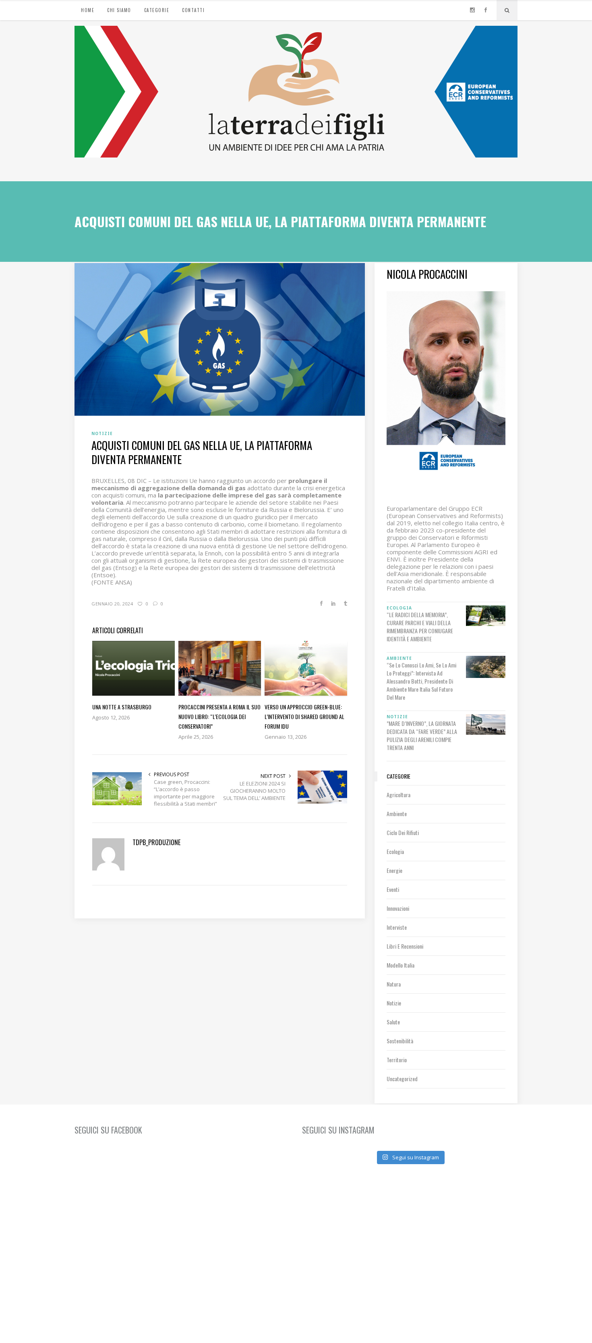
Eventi (393, 889)
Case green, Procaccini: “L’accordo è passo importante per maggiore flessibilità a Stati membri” (185, 792)
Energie (394, 870)
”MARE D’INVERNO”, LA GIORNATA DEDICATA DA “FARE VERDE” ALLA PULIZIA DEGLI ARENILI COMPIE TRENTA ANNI (422, 735)
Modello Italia (400, 965)
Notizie (394, 1003)
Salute (393, 1022)
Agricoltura (398, 794)
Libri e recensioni (405, 946)
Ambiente (397, 813)
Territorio (397, 1059)
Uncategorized (402, 1078)
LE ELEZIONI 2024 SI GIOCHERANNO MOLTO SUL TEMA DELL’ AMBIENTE (254, 791)
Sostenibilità (400, 1040)
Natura (394, 984)
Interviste (397, 927)
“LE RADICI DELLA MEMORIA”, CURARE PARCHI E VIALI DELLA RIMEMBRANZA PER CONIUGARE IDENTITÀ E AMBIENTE (420, 627)
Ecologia (395, 851)
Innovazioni (398, 908)
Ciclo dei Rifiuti (403, 832)
